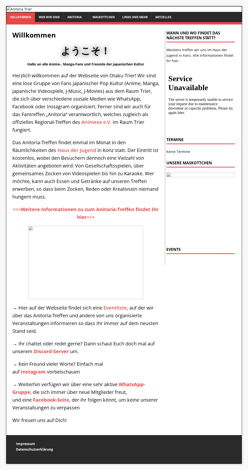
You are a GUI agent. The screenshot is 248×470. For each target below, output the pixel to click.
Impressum (25, 443)
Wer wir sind (49, 17)
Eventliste (115, 307)
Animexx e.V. (96, 122)
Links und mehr (135, 17)
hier (175, 60)
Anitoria (74, 17)
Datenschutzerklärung (34, 449)
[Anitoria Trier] (19, 9)
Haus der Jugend (76, 150)
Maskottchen (104, 17)
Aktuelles (163, 17)
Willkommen (20, 17)
